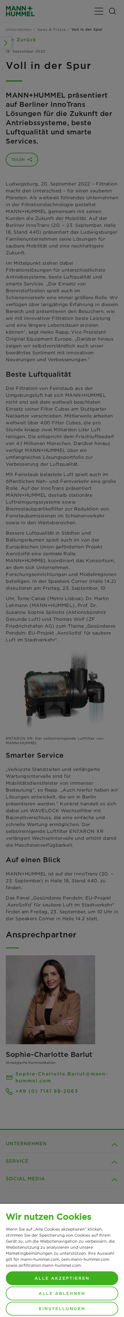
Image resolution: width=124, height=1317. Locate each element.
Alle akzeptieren (62, 1278)
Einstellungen (62, 1308)
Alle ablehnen (62, 1293)
